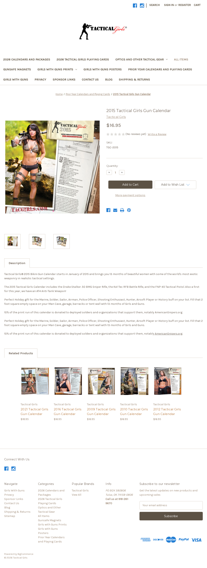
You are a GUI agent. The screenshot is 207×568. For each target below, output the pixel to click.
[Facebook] (135, 5)
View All (76, 494)
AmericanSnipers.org (168, 333)
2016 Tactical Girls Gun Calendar (67, 411)
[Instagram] (142, 5)
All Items (181, 59)
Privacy (40, 79)
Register (184, 5)
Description (17, 263)
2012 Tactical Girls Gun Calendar (167, 411)
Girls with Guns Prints (55, 69)
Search (154, 5)
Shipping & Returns (134, 79)
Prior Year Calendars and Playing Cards (160, 69)
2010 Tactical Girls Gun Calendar (134, 411)
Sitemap (9, 516)
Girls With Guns (15, 79)
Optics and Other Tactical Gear (139, 59)
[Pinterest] (129, 210)
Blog (108, 79)
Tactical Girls (80, 490)
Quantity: (112, 165)
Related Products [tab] (21, 353)
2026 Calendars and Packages (26, 59)
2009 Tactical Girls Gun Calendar (101, 411)
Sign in (169, 5)
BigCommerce (25, 554)
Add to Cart (35, 384)
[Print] (122, 210)
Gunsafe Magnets (17, 69)
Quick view (34, 377)
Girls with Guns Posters (102, 69)
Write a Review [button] (157, 134)
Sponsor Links (64, 79)
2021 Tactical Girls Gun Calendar (34, 411)
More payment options (130, 195)
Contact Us (90, 79)
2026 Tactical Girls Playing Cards (83, 59)
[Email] (115, 210)
